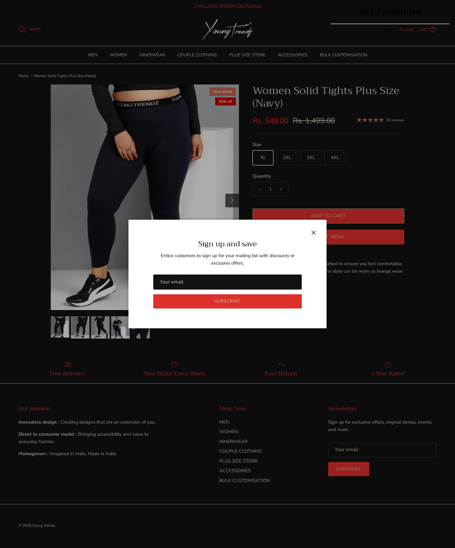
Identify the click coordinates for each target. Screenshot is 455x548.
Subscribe (227, 301)
